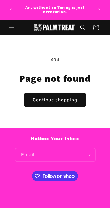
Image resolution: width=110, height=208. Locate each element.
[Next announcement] (99, 9)
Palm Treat (45, 203)
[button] (11, 27)
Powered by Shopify (72, 203)
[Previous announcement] (10, 9)
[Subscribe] (88, 155)
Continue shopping (55, 100)
